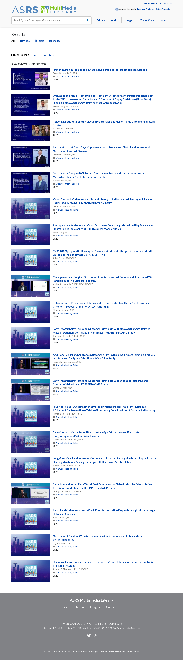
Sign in (168, 3)
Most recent (21, 54)
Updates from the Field (67, 76)
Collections (147, 20)
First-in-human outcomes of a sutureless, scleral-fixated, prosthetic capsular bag (100, 69)
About (165, 20)
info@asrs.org (133, 628)
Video (101, 20)
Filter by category (46, 54)
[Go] (87, 20)
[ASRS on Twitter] (89, 635)
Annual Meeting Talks (67, 209)
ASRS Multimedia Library (91, 600)
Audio (114, 20)
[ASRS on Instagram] (94, 635)
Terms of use (133, 651)
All (13, 40)
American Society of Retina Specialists (154, 9)
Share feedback (153, 3)
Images (129, 20)
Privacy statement (117, 651)
